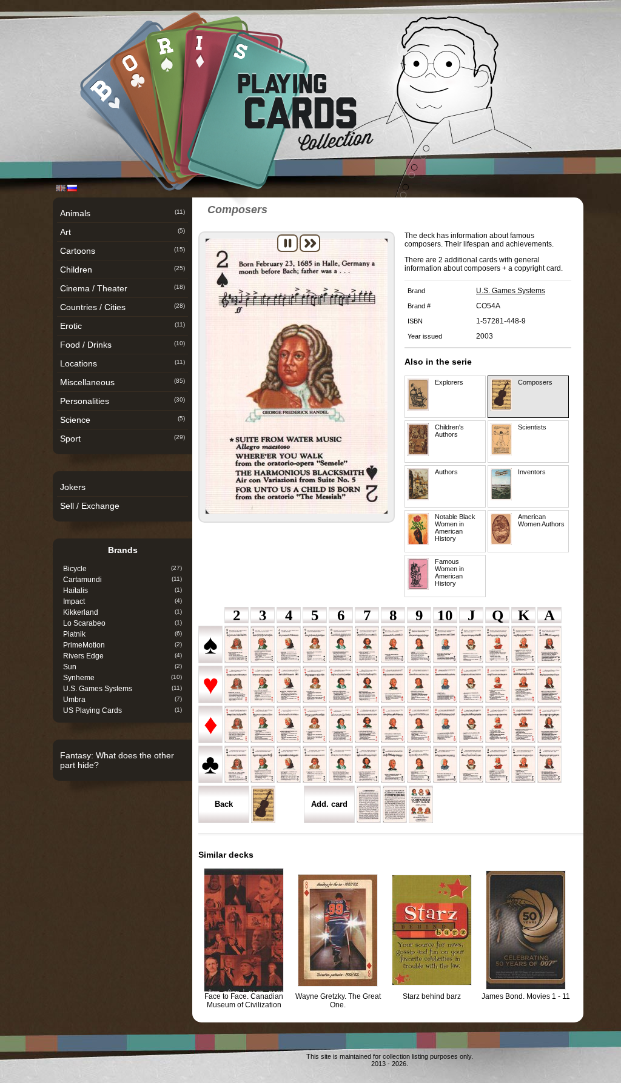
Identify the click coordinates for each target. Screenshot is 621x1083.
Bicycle (122, 569)
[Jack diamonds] (471, 724)
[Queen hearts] (497, 685)
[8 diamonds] (392, 725)
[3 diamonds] (262, 724)
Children (122, 269)
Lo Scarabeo (122, 623)
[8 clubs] (392, 764)
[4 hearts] (288, 685)
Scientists (532, 427)
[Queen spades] (497, 645)
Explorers (449, 382)
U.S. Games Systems (122, 688)
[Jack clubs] (471, 765)
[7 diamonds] (366, 724)
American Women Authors (541, 520)
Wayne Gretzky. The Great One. (338, 1000)
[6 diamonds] (340, 724)
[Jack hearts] (471, 684)
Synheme (122, 678)
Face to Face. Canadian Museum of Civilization (243, 1000)
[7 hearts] (366, 685)
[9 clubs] (419, 764)
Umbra (122, 699)
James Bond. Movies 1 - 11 (526, 996)
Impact (122, 601)
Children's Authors (449, 430)
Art (122, 232)
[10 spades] (445, 645)
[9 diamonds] (419, 724)
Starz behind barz (432, 996)
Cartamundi (122, 579)
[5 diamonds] (314, 724)
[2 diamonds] (236, 724)
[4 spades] (288, 645)
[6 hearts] (340, 684)
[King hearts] (523, 684)
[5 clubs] (314, 764)
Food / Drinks (122, 344)
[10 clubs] (445, 764)
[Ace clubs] (549, 764)
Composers (535, 382)
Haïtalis (122, 590)
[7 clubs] (366, 764)
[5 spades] (314, 645)
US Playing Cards (122, 710)
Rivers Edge (122, 656)
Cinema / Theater (122, 288)
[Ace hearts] (549, 684)
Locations (122, 363)
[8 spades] (392, 645)
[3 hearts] (262, 685)
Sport (122, 438)
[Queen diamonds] (497, 724)
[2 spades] (236, 645)
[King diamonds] (523, 724)
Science (122, 420)
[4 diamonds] (288, 725)
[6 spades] (340, 645)
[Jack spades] (471, 645)
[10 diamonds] (445, 724)
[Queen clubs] (497, 764)
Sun (122, 667)
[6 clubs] (340, 764)
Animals (122, 213)
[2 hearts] (236, 685)
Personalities (122, 401)
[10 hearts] (445, 685)
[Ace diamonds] (549, 724)
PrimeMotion (122, 645)
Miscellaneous (122, 382)
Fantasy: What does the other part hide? (117, 760)
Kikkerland (122, 612)
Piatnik (122, 634)
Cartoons (122, 251)
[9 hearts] (419, 684)
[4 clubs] (288, 764)
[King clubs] (523, 764)
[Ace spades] (549, 645)
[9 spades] (419, 645)
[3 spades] (262, 645)
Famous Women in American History (449, 572)
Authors (446, 471)
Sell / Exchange (89, 506)
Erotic (122, 326)
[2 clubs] (236, 764)
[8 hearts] (392, 684)
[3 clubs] (262, 764)
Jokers (73, 487)
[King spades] (523, 645)
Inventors (532, 471)
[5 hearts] (314, 684)
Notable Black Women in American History (455, 527)
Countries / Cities (122, 307)
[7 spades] (366, 645)
